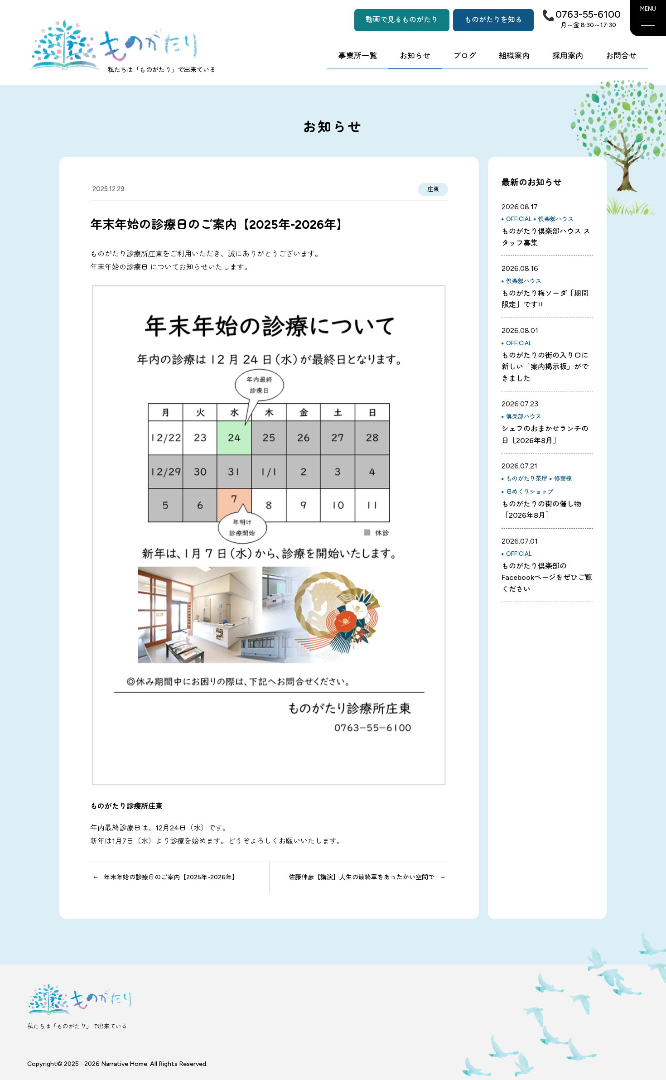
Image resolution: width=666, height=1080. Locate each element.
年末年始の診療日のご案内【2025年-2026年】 (171, 877)
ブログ (464, 55)
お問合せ (621, 55)
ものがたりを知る (493, 19)
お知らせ (415, 55)
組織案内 (514, 55)
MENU (648, 8)
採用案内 (567, 55)
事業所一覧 (357, 55)
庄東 (433, 189)
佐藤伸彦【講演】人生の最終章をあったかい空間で (361, 877)
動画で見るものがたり (402, 19)
